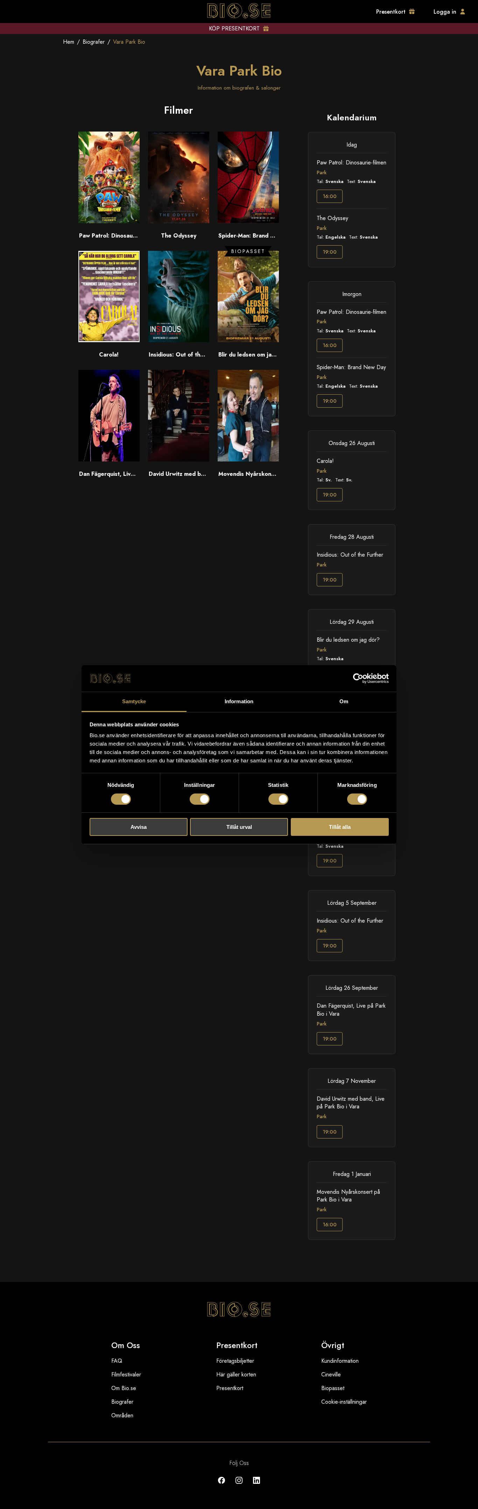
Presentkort (229, 1388)
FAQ (116, 1361)
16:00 (330, 196)
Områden (122, 1415)
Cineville (331, 1374)
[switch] (200, 799)
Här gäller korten (236, 1374)
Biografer (94, 42)
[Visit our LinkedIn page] (256, 1485)
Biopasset (332, 1388)
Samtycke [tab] (134, 701)
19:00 (330, 251)
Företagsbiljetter (235, 1361)
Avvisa (139, 827)
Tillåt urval (239, 827)
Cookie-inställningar (344, 1402)
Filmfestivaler (126, 1374)
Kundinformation (340, 1361)
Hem (68, 42)
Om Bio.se (123, 1388)
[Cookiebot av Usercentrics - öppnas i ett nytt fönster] (358, 678)
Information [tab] (239, 701)
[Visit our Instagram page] (239, 1485)
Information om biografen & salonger (239, 88)
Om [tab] (343, 701)
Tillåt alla (340, 827)
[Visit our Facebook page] (221, 1485)
